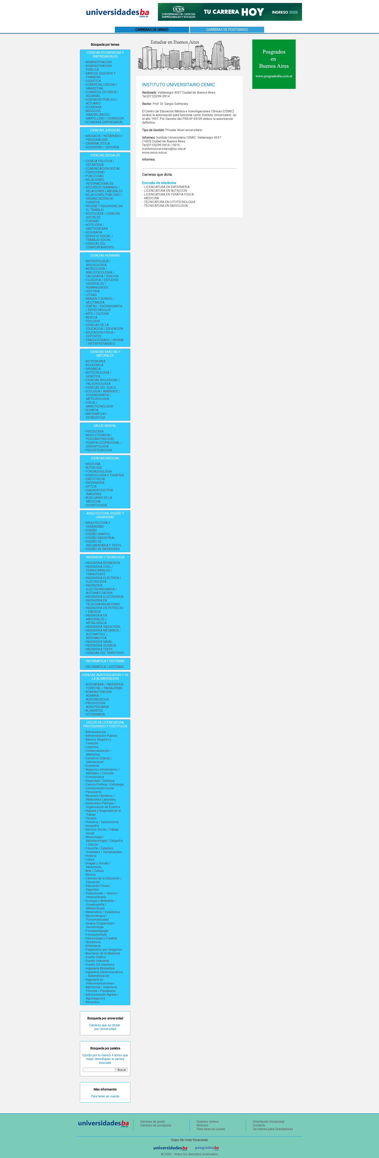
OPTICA (91, 486)
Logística (91, 747)
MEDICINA (92, 464)
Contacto (259, 1125)
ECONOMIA (93, 107)
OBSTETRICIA (95, 479)
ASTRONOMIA (95, 361)
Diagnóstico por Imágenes (103, 949)
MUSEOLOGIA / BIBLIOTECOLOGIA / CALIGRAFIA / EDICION (101, 272)
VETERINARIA (95, 714)
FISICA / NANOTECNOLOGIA (99, 404)
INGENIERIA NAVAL (99, 642)
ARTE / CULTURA (97, 314)
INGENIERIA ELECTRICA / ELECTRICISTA (103, 580)
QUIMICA (91, 410)
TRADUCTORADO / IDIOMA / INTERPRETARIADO (104, 342)
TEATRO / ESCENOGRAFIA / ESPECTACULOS (103, 308)
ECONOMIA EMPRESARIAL (104, 122)
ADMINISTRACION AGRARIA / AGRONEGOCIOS (98, 695)
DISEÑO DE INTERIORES (102, 549)
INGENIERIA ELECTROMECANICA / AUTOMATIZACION (101, 589)
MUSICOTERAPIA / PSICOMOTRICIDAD (99, 437)
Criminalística (94, 777)
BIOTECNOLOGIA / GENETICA (98, 374)
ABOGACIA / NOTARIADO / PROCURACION (104, 138)
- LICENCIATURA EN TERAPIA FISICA (168, 194)
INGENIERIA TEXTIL (99, 649)
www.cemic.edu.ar (154, 152)
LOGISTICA (93, 81)
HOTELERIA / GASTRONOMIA (96, 226)
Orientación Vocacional (268, 1121)
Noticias (202, 1125)
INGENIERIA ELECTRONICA (104, 597)
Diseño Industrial (97, 961)
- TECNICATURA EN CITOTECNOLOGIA (168, 202)
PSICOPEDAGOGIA (98, 450)
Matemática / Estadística (102, 912)
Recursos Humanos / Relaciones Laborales (100, 797)
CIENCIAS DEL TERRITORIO (104, 653)
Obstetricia (93, 942)
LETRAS (91, 295)
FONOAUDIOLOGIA (98, 471)
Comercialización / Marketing (98, 752)
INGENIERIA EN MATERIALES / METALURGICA (96, 619)
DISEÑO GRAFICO (97, 534)
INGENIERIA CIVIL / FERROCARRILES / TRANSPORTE (99, 570)
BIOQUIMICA (94, 365)
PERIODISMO (95, 172)
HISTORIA (92, 291)
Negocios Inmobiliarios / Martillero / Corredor (102, 771)
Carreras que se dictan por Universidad (105, 1027)
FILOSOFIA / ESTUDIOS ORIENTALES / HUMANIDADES (102, 283)
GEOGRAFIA (93, 232)
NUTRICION (93, 468)
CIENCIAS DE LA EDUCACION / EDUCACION (104, 327)
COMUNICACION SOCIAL (102, 168)
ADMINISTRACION (98, 62)
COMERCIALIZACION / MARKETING (101, 86)
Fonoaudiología (96, 934)
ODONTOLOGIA (96, 505)
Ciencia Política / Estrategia (104, 784)
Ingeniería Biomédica (99, 968)
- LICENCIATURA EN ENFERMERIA (166, 187)
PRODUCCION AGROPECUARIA (97, 705)
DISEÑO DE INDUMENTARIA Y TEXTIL (103, 543)
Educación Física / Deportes (98, 887)
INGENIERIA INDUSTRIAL (103, 627)
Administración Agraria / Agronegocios (102, 996)
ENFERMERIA (94, 483)
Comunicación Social (99, 788)
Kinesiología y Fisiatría (101, 938)
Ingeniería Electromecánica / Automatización (104, 974)
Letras (89, 859)
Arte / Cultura (94, 871)
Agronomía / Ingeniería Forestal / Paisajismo (101, 989)
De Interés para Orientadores (273, 1129)
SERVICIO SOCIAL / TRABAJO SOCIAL (99, 238)
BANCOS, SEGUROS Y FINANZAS (100, 75)
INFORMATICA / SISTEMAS (104, 667)
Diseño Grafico (95, 957)
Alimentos (92, 1002)
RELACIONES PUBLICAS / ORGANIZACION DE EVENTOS (103, 198)
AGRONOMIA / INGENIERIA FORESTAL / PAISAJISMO (104, 686)
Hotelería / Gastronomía (101, 822)
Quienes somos (208, 1121)
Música (90, 874)
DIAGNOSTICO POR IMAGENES (99, 492)
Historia (90, 856)
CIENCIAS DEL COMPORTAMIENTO (99, 245)
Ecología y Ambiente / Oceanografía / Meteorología (100, 904)
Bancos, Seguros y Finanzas (98, 741)
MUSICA (91, 317)
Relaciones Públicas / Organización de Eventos (102, 805)
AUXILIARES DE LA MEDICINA (98, 499)
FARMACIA (93, 369)
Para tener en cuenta (105, 1096)
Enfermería (92, 946)
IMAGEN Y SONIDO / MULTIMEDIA (99, 300)
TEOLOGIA (92, 321)
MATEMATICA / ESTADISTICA (96, 415)
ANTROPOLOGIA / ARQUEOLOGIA (98, 263)
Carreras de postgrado (227, 30)
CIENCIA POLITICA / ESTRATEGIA (99, 163)
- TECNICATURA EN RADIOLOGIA (165, 206)
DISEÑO (91, 530)
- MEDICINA (150, 198)
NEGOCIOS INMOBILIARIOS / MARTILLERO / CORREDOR (104, 114)
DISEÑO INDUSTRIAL (100, 538)
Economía (92, 766)
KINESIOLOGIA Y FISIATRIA (104, 475)
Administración (95, 732)
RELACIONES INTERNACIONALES (99, 181)
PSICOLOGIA (94, 431)
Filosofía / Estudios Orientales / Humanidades (103, 850)
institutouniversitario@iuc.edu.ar (164, 149)
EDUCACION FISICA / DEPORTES (100, 334)
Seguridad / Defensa (99, 781)
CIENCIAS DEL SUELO (100, 387)
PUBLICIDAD (94, 176)
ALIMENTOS (94, 710)
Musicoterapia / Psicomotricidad (97, 917)
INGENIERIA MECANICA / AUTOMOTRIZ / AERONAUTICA (103, 634)
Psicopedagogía (96, 931)
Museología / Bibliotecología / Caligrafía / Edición (104, 840)
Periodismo (93, 792)
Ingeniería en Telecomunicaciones (99, 981)
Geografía (92, 826)
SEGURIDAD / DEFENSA (102, 147)
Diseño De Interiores (99, 964)
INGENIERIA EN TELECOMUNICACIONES (102, 602)
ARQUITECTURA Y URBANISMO (97, 524)
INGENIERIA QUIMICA (100, 645)
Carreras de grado (152, 1121)
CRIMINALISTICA (97, 143)
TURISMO (92, 221)
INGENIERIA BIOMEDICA (102, 563)
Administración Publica (101, 736)
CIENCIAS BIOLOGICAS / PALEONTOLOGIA (102, 382)
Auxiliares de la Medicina (102, 953)
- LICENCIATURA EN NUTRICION (164, 191)
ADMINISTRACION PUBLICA (98, 67)
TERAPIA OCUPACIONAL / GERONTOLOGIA (103, 444)
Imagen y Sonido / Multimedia (98, 865)
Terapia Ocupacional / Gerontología (100, 925)
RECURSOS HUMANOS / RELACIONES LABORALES (104, 189)
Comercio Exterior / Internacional (98, 760)
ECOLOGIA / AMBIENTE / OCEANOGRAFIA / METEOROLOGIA (102, 395)
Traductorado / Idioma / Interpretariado (101, 895)
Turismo (91, 818)
